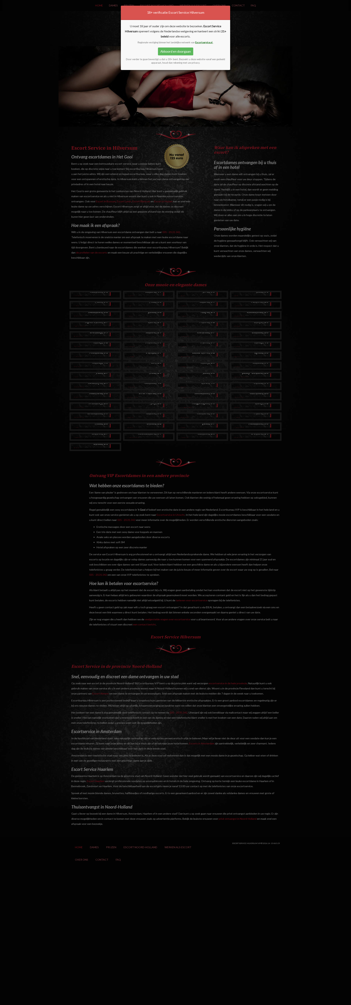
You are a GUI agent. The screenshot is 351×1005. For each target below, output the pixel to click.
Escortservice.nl (204, 42)
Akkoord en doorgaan (175, 51)
